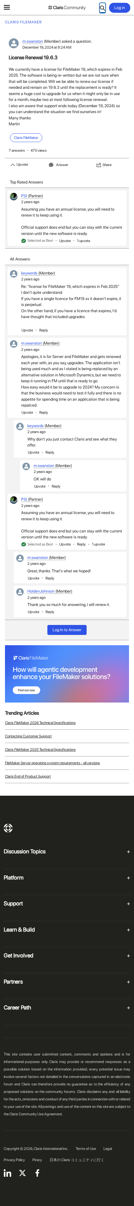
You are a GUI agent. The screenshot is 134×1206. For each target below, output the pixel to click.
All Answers (20, 259)
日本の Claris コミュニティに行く (77, 1160)
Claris (8, 828)
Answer (62, 165)
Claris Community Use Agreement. (36, 1114)
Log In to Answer (67, 629)
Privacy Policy (14, 1160)
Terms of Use (86, 1148)
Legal (107, 1148)
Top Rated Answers (26, 182)
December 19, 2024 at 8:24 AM (46, 47)
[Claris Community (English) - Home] (67, 8)
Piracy (37, 1160)
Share (107, 165)
